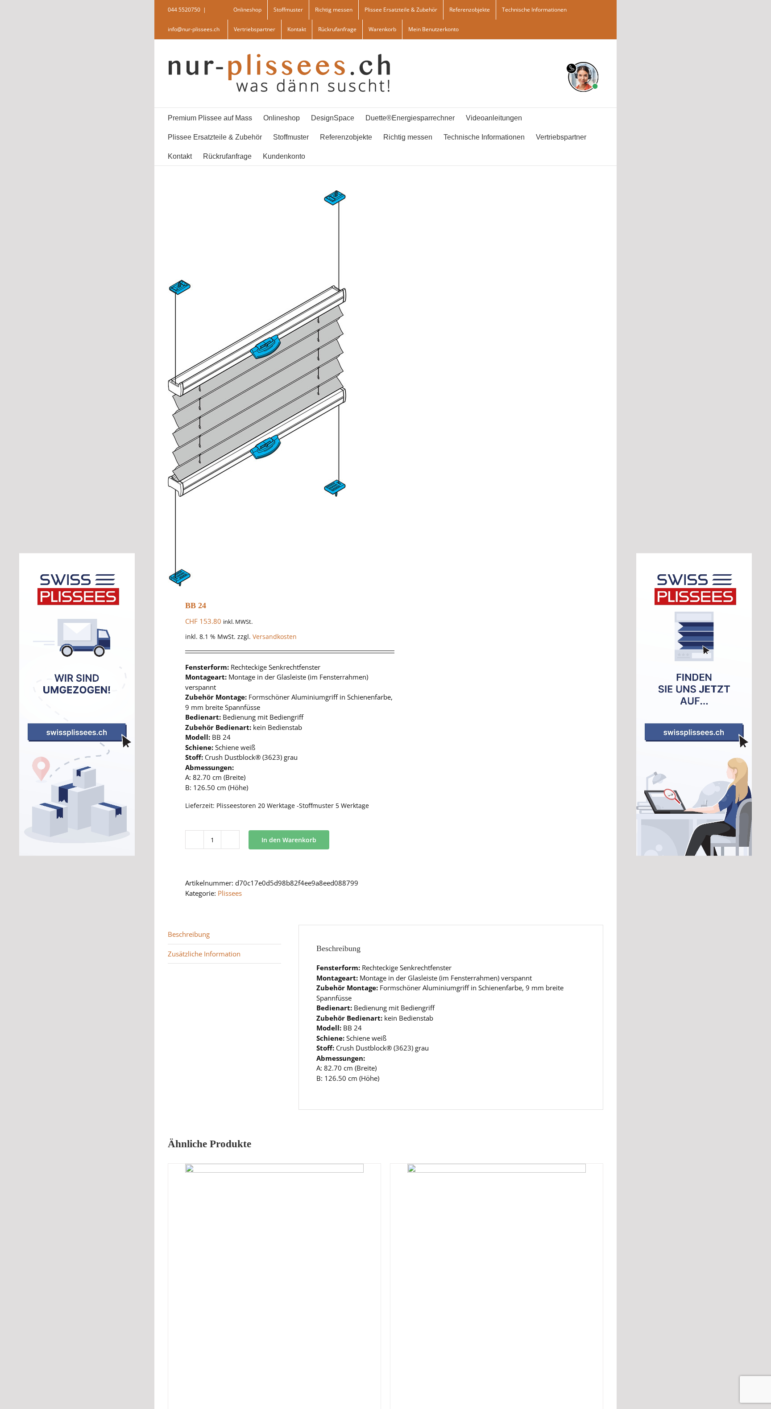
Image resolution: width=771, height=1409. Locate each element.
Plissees (230, 893)
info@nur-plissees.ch (194, 29)
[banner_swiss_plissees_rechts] (694, 556)
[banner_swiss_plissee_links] (77, 556)
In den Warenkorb (288, 840)
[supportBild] (582, 60)
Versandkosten (275, 637)
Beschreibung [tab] (189, 934)
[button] (339, 155)
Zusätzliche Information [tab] (204, 953)
